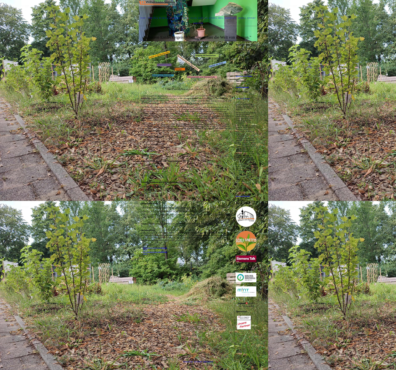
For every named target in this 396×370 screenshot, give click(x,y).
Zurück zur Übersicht (243, 98)
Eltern (212, 18)
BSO (220, 18)
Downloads (230, 18)
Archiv (241, 18)
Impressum (198, 23)
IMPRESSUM (208, 362)
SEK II (192, 18)
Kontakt (251, 18)
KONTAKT (198, 362)
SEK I (185, 18)
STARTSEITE (188, 362)
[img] (192, 7)
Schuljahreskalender (242, 87)
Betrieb (162, 18)
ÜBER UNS (152, 18)
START (143, 18)
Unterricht (174, 18)
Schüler (202, 18)
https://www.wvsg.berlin (244, 76)
